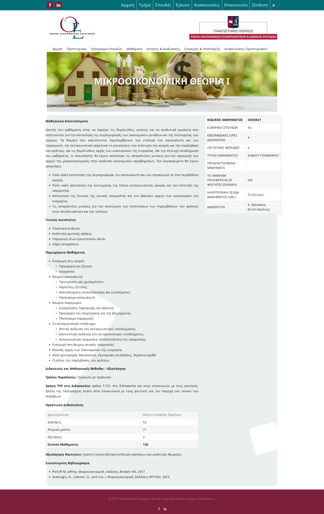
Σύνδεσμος (256, 195)
